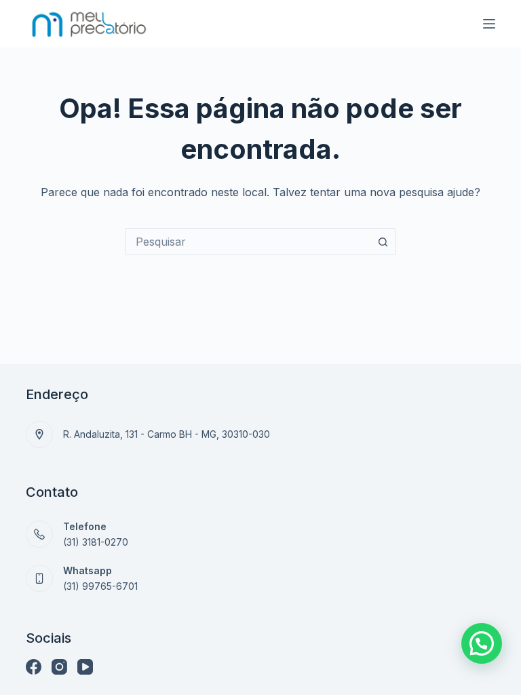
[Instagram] (59, 667)
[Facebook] (33, 667)
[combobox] (248, 241)
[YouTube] (85, 667)
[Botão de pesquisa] (382, 242)
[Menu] (489, 24)
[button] (481, 643)
